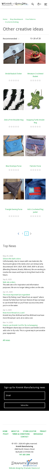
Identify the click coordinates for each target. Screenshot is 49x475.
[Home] (14, 4)
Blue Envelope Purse (14, 166)
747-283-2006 (24, 454)
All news (6, 340)
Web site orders (9, 282)
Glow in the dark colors (12, 259)
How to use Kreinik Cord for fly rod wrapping (20, 325)
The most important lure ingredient (16, 295)
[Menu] (45, 4)
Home (5, 19)
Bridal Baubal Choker (13, 73)
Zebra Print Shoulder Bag (13, 120)
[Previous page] (18, 234)
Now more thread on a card (13, 313)
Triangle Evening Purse (13, 209)
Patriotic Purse (35, 166)
